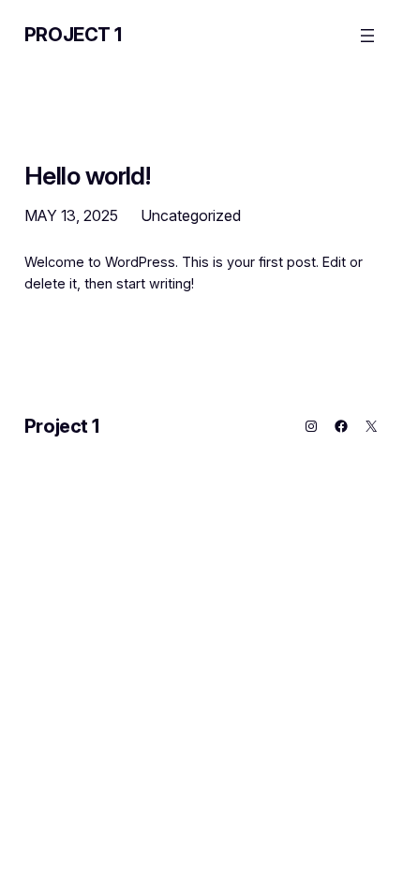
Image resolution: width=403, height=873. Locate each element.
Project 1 (72, 34)
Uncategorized (191, 215)
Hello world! (87, 175)
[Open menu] (367, 35)
